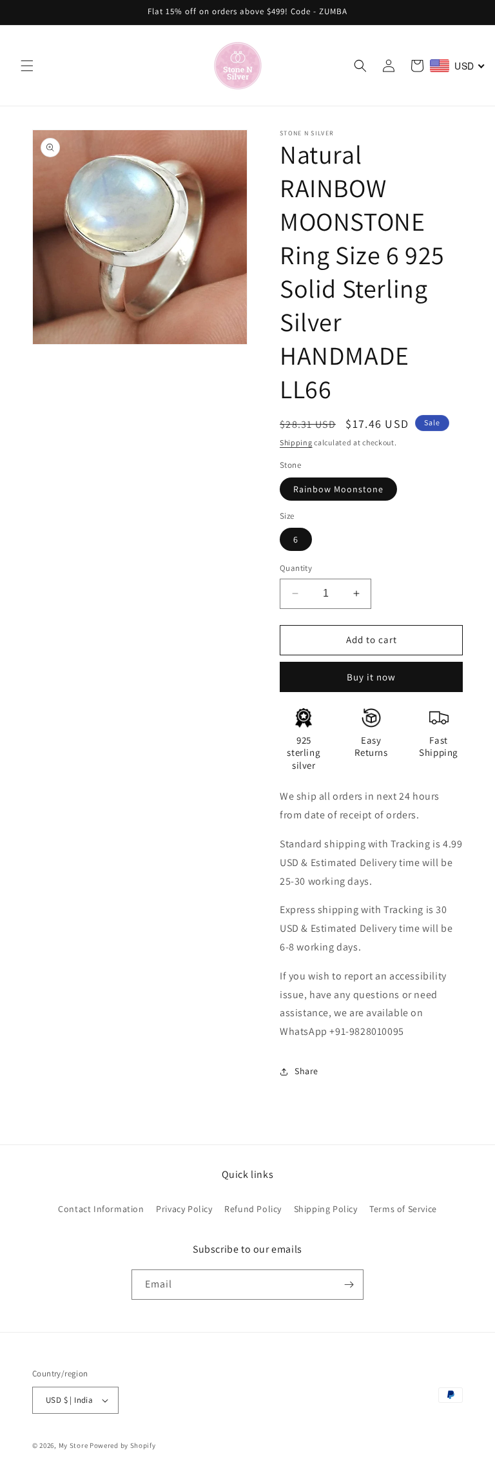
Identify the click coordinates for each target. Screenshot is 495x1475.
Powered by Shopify (123, 1445)
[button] (27, 66)
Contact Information (101, 1209)
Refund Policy (253, 1209)
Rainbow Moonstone (338, 489)
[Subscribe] (349, 1284)
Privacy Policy (184, 1209)
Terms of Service (403, 1209)
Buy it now (371, 677)
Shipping (296, 442)
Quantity (296, 568)
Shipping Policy (326, 1209)
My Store (73, 1445)
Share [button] (306, 1071)
